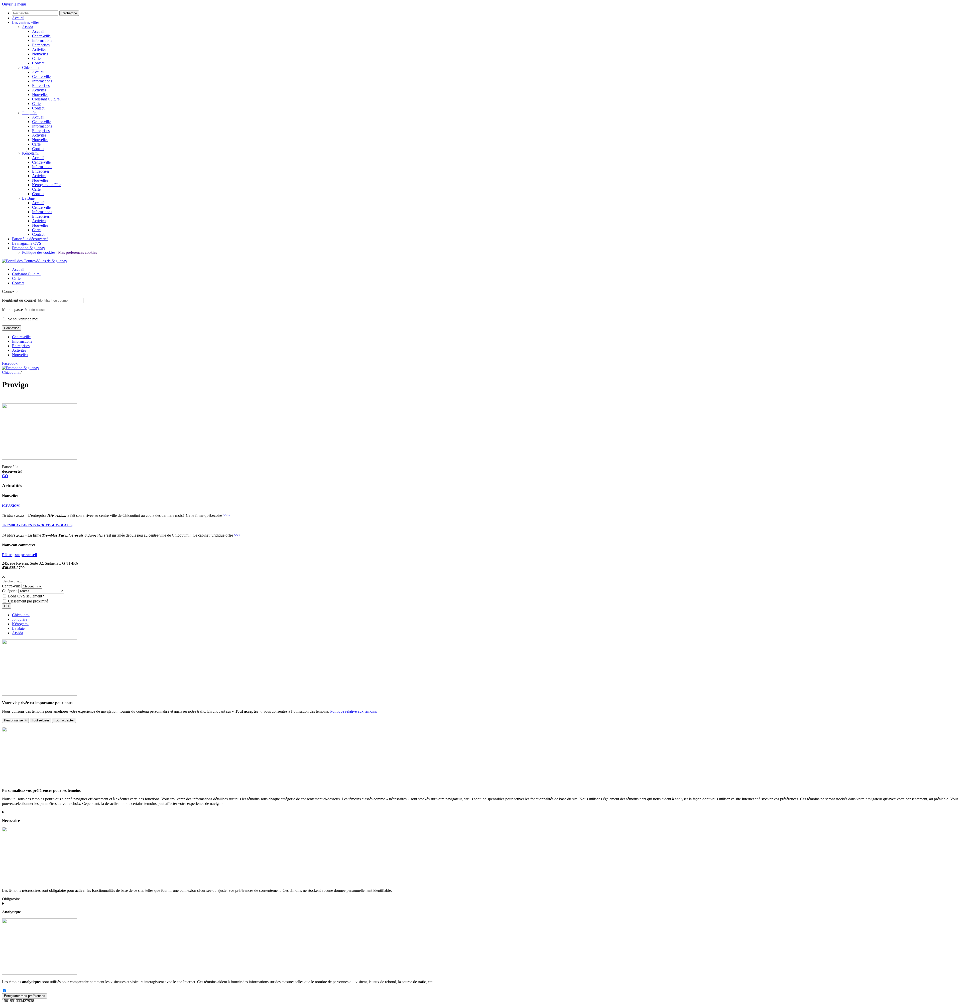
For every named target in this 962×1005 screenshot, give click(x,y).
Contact (18, 283)
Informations (22, 341)
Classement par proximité (28, 601)
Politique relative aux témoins (353, 711)
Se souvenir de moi (22, 319)
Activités (19, 350)
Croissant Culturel (26, 274)
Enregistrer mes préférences (24, 996)
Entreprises (21, 346)
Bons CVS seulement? (26, 596)
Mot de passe (12, 309)
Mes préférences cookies (77, 252)
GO (5, 476)
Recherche (69, 13)
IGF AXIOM (11, 506)
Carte (16, 278)
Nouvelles (20, 355)
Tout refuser (40, 720)
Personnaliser (15, 720)
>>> (226, 515)
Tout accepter (64, 720)
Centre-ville (21, 337)
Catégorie (9, 591)
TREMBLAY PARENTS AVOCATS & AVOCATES (37, 525)
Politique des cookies (38, 252)
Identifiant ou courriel (19, 300)
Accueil (18, 269)
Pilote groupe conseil (19, 555)
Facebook (10, 363)
